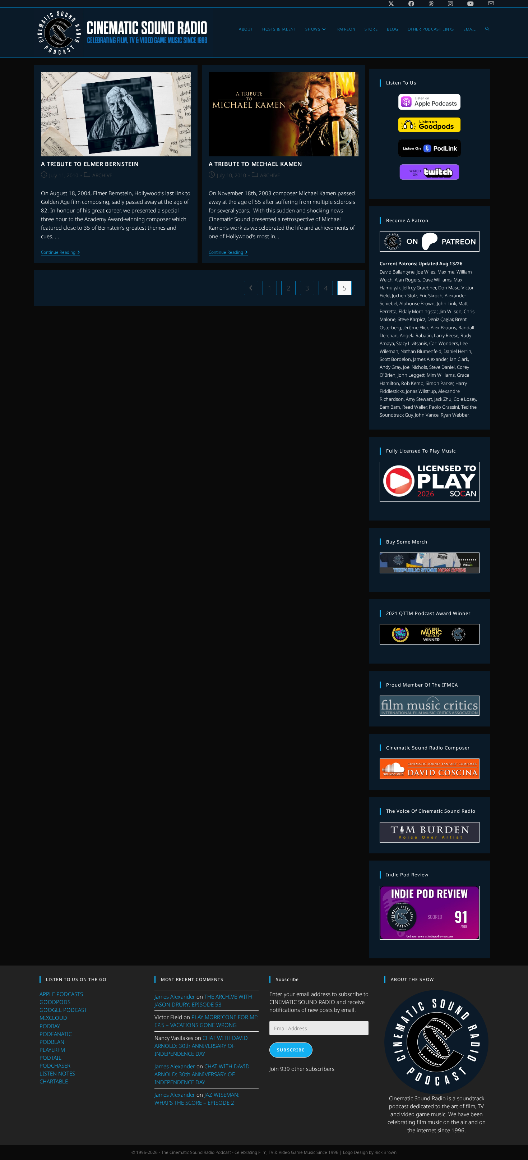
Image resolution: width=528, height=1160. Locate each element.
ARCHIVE (102, 175)
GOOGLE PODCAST (63, 1009)
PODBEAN (52, 1041)
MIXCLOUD (53, 1017)
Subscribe (291, 1050)
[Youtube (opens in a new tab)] (470, 3)
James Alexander (174, 996)
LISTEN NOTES (57, 1073)
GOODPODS (55, 1001)
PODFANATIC (56, 1033)
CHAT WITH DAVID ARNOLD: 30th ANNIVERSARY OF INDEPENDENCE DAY (201, 1045)
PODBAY (50, 1026)
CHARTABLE (54, 1081)
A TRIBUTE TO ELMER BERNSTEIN (90, 164)
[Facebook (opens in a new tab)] (411, 3)
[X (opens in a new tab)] (391, 3)
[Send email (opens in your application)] (487, 3)
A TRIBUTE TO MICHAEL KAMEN (255, 164)
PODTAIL (50, 1057)
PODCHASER (55, 1065)
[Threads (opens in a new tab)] (431, 3)
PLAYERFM (52, 1049)
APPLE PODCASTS (61, 994)
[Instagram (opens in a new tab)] (450, 3)
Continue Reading (60, 253)
